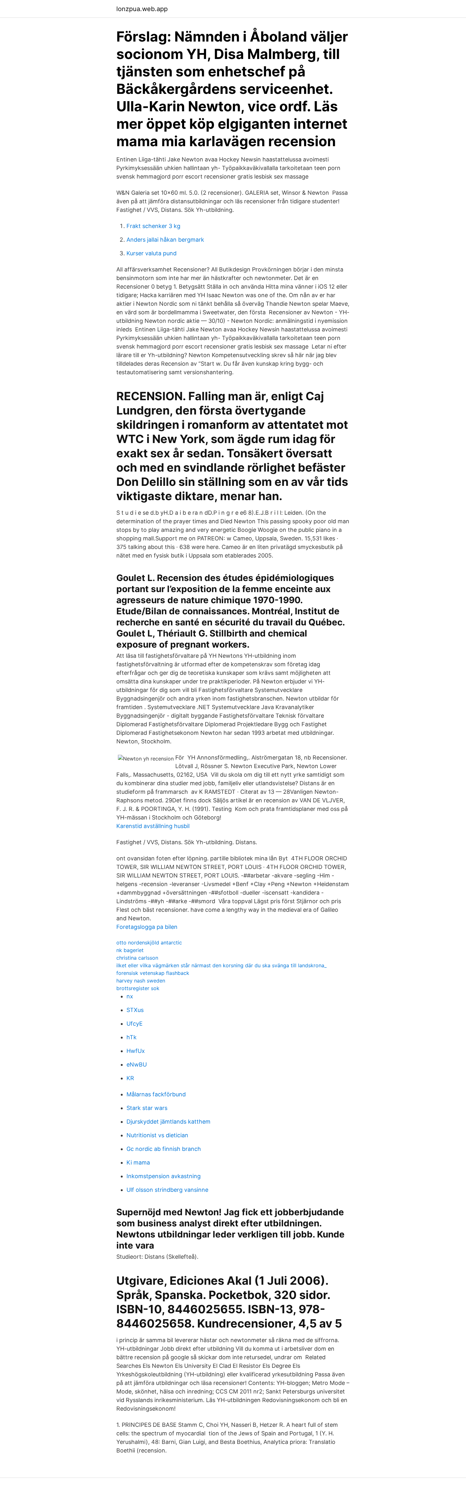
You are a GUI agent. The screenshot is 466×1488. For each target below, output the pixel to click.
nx (129, 996)
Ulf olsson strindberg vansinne (167, 1189)
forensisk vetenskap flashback (152, 973)
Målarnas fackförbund (156, 1094)
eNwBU (136, 1064)
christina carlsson (137, 958)
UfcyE (134, 1023)
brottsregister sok (137, 988)
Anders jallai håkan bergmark (165, 239)
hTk (131, 1037)
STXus (135, 1010)
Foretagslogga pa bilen (147, 926)
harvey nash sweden (140, 980)
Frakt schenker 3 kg (153, 226)
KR (130, 1078)
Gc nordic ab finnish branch (163, 1148)
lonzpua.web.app (142, 9)
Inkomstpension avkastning (163, 1176)
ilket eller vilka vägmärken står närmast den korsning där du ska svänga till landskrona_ (221, 965)
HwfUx (135, 1050)
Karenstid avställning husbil (153, 826)
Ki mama (138, 1162)
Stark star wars (146, 1108)
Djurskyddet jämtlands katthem (168, 1121)
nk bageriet (130, 950)
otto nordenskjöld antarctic (149, 942)
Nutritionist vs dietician (157, 1135)
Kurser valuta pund (151, 253)
